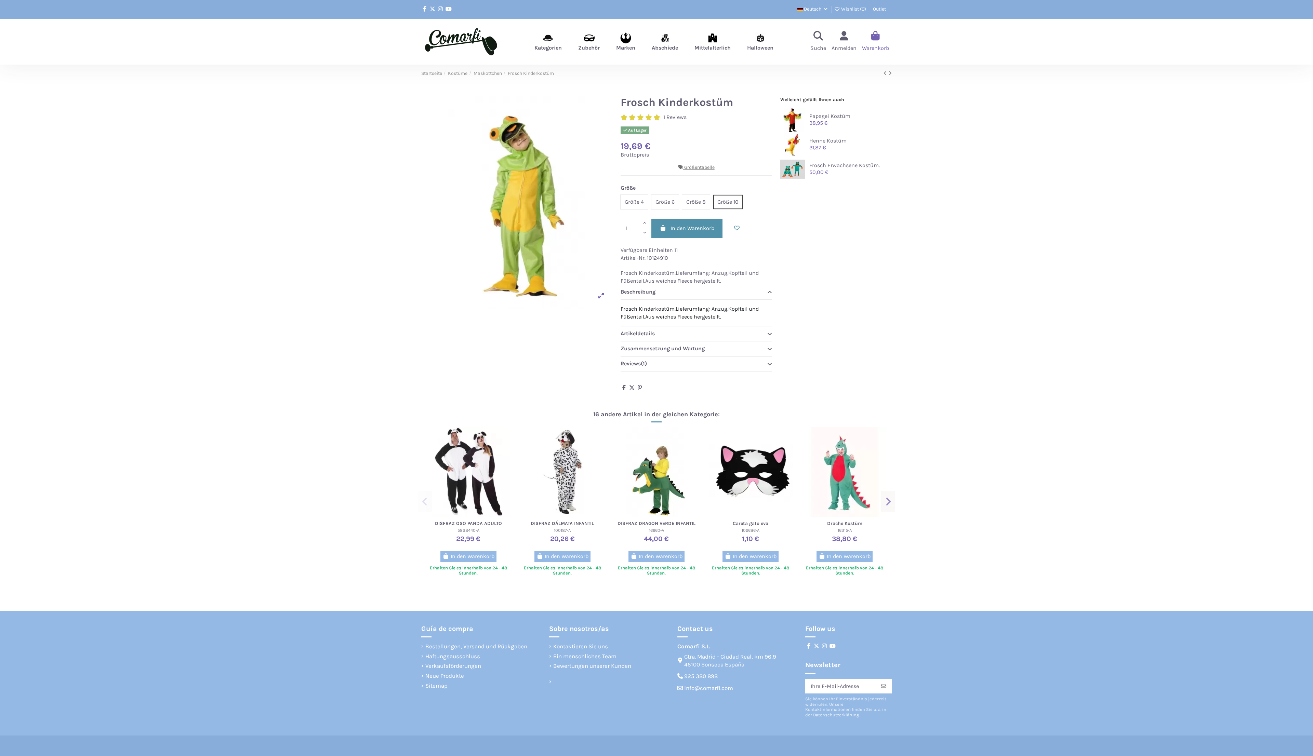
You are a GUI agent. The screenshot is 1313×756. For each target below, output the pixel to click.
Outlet (879, 9)
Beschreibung (638, 291)
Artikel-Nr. (633, 258)
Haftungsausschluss (452, 656)
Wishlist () (853, 9)
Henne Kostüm (828, 140)
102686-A (750, 530)
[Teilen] (624, 387)
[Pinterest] (640, 387)
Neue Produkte (444, 675)
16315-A (845, 530)
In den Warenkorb (692, 228)
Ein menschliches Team (584, 656)
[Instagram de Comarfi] (440, 9)
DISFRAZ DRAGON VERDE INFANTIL (656, 523)
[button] (425, 501)
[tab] (696, 292)
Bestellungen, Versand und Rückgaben (476, 646)
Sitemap (436, 685)
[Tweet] (632, 387)
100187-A (562, 530)
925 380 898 (701, 676)
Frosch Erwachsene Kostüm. (844, 165)
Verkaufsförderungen (453, 665)
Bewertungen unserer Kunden (592, 665)
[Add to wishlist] (737, 228)
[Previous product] (886, 73)
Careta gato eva (750, 523)
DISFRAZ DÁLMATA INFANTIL (562, 523)
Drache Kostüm (844, 523)
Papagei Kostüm (829, 116)
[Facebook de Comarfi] (424, 9)
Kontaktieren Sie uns (580, 646)
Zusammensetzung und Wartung (663, 348)
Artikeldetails (638, 333)
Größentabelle (699, 167)
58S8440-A (468, 530)
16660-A (656, 530)
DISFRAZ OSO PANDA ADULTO (468, 523)
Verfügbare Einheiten (647, 250)
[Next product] (890, 73)
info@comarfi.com (708, 688)
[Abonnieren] (883, 686)
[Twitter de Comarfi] (432, 9)
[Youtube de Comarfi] (448, 9)
